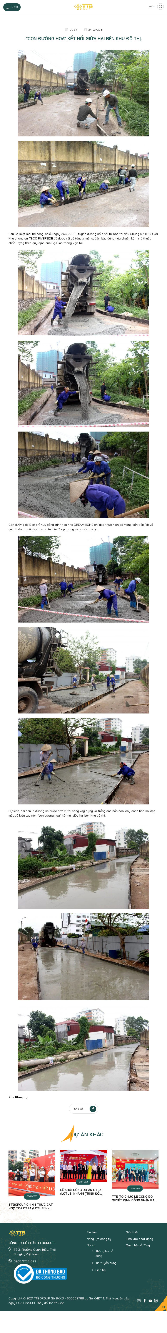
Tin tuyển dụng (106, 1263)
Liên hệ (100, 1270)
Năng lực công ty (99, 1239)
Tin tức (92, 1232)
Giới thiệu (132, 1232)
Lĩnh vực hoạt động (139, 1239)
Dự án (91, 1245)
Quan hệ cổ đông (138, 1245)
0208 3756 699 (25, 1261)
